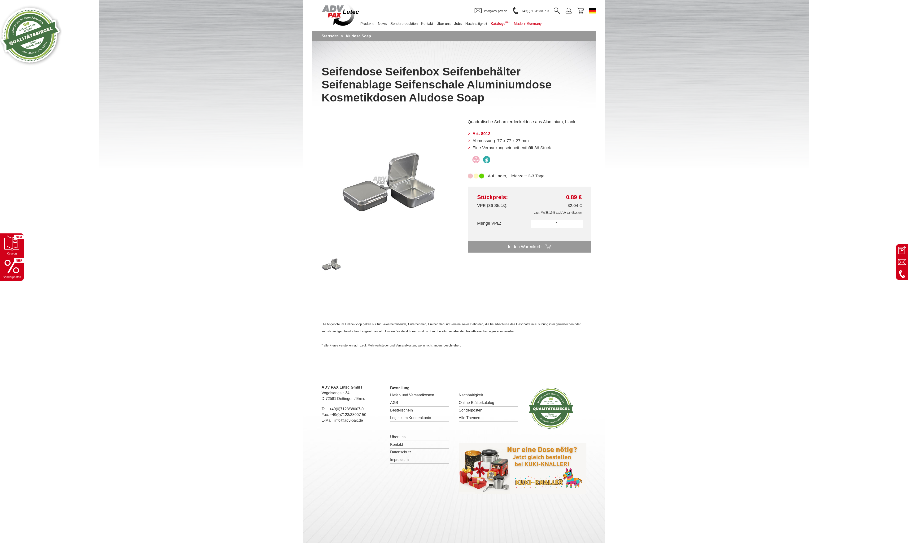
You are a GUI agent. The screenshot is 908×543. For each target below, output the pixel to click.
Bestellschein (401, 410)
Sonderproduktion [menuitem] (404, 24)
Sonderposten (470, 410)
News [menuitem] (382, 24)
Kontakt (396, 444)
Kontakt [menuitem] (427, 24)
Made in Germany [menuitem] (528, 24)
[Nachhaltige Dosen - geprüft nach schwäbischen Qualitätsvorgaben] (30, 64)
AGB (394, 403)
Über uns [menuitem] (444, 24)
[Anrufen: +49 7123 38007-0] (902, 274)
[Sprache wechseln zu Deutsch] (592, 10)
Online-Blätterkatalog (476, 403)
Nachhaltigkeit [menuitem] (476, 24)
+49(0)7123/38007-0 (346, 409)
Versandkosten (572, 212)
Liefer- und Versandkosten (412, 395)
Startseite (330, 36)
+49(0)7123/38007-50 (348, 415)
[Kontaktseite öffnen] (902, 250)
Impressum (399, 460)
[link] (491, 11)
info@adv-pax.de (348, 420)
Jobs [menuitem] (458, 24)
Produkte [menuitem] (367, 24)
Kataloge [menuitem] (500, 23)
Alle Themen (469, 418)
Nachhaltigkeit (471, 395)
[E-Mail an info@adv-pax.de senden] (902, 262)
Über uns (398, 437)
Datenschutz (400, 452)
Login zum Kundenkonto (410, 418)
